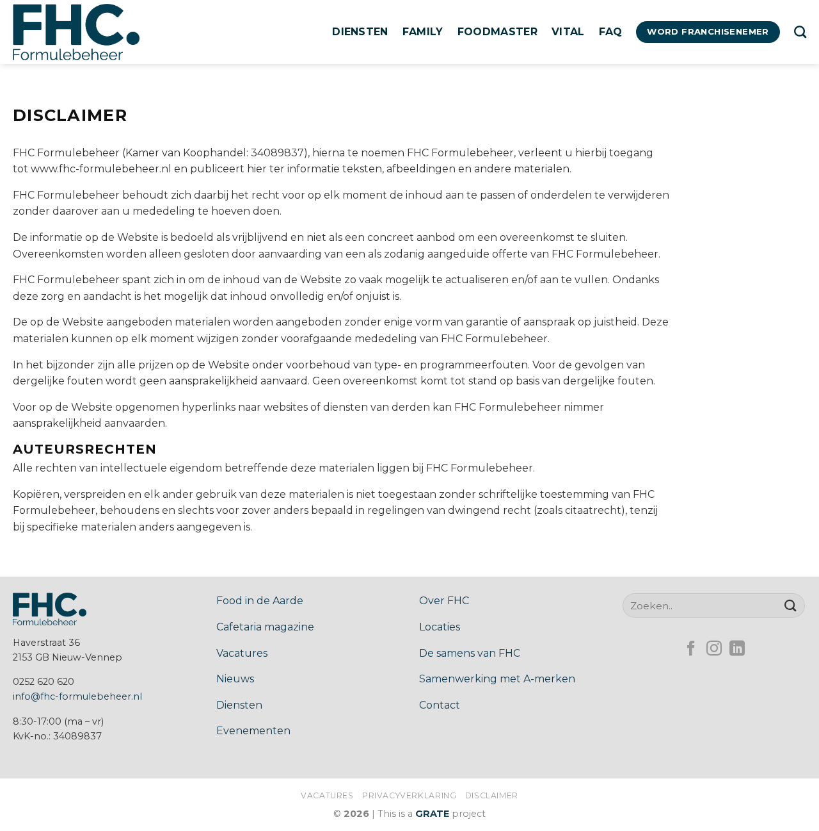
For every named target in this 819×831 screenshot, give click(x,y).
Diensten (360, 32)
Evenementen (253, 731)
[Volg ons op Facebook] (691, 649)
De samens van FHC (469, 653)
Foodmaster (497, 32)
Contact (439, 705)
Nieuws (235, 679)
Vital (568, 32)
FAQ (611, 32)
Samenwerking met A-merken (497, 679)
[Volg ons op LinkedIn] (737, 649)
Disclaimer (491, 795)
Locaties (439, 627)
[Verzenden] (791, 605)
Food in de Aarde (259, 601)
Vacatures (241, 653)
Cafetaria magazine (265, 627)
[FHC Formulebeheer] (77, 32)
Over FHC (444, 601)
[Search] (800, 31)
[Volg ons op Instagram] (714, 649)
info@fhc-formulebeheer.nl (77, 696)
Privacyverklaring (409, 795)
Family (422, 32)
